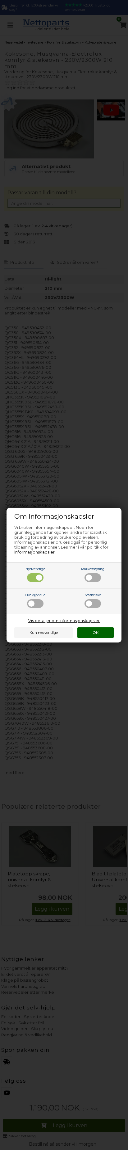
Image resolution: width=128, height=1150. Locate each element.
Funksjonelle (35, 595)
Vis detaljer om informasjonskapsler (64, 620)
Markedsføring (92, 569)
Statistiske (93, 595)
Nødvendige (35, 569)
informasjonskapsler (34, 552)
